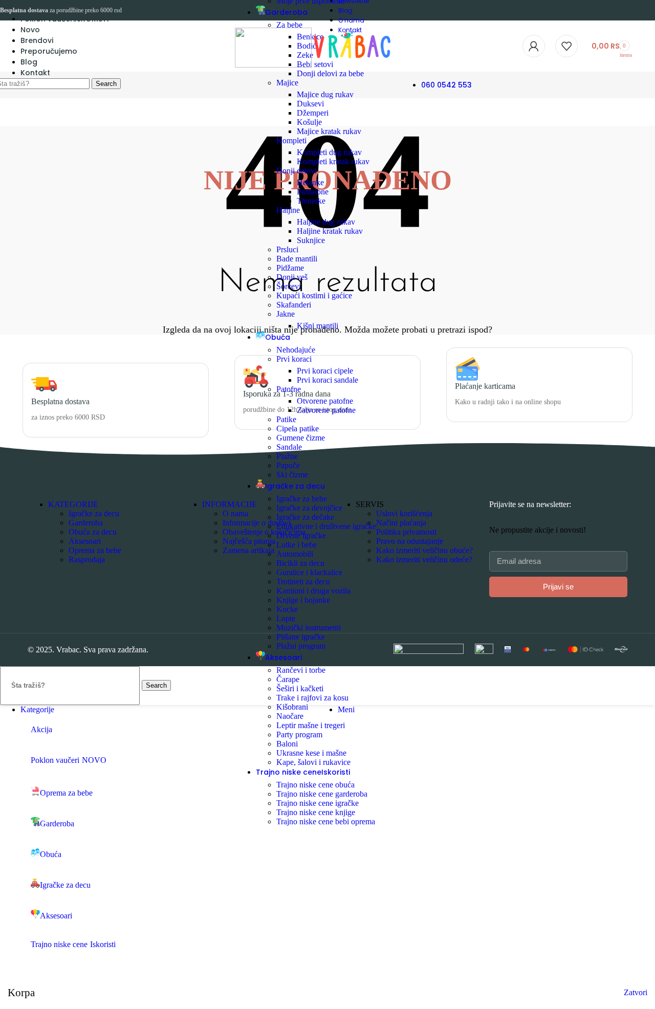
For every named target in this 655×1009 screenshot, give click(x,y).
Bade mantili (296, 258)
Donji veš (292, 277)
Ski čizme (292, 474)
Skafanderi (293, 304)
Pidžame (290, 268)
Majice (287, 82)
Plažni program (300, 646)
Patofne (288, 389)
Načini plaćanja (401, 522)
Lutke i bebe (296, 544)
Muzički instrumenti (308, 627)
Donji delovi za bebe (330, 73)
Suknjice (311, 240)
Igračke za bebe (301, 498)
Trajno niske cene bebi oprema (325, 821)
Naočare (289, 716)
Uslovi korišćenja (404, 513)
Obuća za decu (93, 532)
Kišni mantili (317, 325)
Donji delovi (296, 170)
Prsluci (287, 249)
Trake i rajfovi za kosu (312, 697)
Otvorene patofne (325, 401)
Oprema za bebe (95, 550)
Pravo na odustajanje (409, 541)
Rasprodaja (87, 559)
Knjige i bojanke (303, 600)
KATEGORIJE (73, 504)
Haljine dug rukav (326, 221)
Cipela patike (297, 428)
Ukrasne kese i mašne (311, 753)
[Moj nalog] (533, 46)
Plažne (287, 456)
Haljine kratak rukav (330, 231)
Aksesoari (85, 541)
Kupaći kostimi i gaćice (314, 295)
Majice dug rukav (325, 94)
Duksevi (310, 103)
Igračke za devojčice (309, 507)
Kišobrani (292, 707)
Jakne (285, 314)
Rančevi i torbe (300, 670)
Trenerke (311, 200)
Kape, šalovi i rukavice (313, 762)
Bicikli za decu (300, 563)
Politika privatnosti (406, 532)
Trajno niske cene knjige (315, 812)
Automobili (294, 554)
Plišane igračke (300, 636)
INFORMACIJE (229, 504)
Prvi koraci (294, 359)
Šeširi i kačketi (299, 688)
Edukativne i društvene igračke (326, 526)
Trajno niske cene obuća (315, 784)
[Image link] (429, 651)
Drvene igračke (301, 535)
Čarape (287, 679)
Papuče (288, 465)
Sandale (289, 447)
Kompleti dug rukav (329, 152)
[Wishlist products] (566, 46)
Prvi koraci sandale (327, 380)
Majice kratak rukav (329, 131)
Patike (286, 419)
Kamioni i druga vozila (313, 590)
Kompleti (291, 140)
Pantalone (313, 191)
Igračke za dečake (305, 517)
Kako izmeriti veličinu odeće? (424, 559)
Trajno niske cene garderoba (321, 793)
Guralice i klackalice (309, 572)
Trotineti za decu (303, 581)
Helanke (310, 182)
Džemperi (313, 112)
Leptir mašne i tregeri (310, 725)
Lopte (285, 618)
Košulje (309, 122)
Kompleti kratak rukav (333, 161)
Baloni (287, 743)
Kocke (287, 609)
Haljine (288, 210)
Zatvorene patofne (326, 410)
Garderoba (86, 522)
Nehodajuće (295, 349)
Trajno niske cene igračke (317, 803)
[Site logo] (274, 64)
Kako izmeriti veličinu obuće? (424, 550)
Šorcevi (288, 286)
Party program (299, 734)
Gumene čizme (300, 437)
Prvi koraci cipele (325, 370)
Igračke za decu (94, 513)
